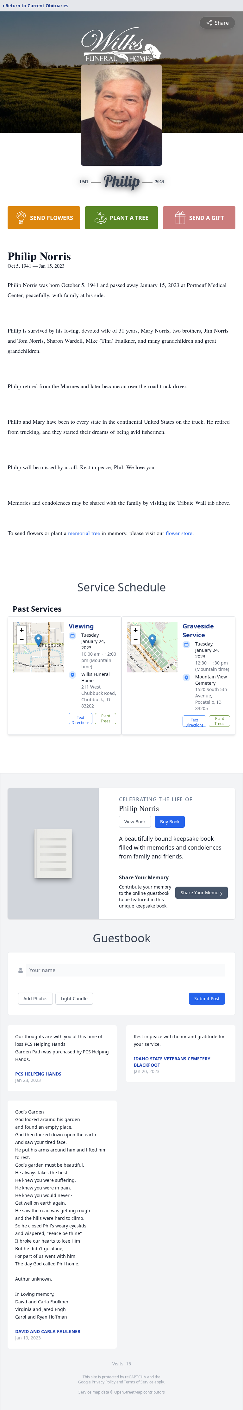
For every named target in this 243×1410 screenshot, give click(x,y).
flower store (179, 533)
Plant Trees (105, 718)
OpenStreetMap (128, 1392)
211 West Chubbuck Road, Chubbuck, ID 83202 (98, 696)
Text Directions (81, 719)
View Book (135, 822)
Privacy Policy (103, 1382)
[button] (38, 640)
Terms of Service (138, 1382)
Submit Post (207, 998)
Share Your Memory (201, 892)
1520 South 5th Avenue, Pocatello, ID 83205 (211, 698)
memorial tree (84, 533)
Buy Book (169, 822)
